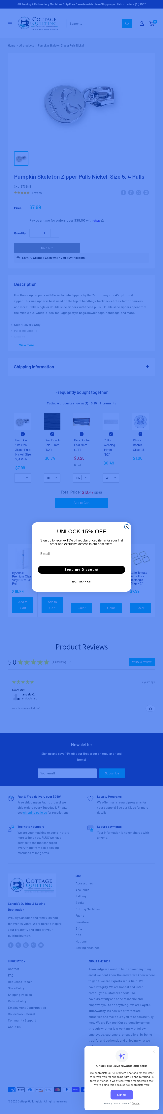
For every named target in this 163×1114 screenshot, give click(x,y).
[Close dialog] (126, 526)
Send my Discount (81, 569)
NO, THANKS (81, 581)
